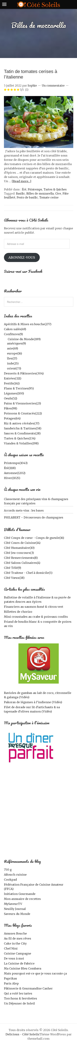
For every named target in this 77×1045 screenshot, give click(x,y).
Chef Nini (11, 948)
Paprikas (10, 978)
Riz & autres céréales (21, 423)
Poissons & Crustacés (23, 413)
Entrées (12, 378)
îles (12, 358)
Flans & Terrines (19, 388)
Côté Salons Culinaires (22, 563)
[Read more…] (21, 181)
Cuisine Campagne (17, 953)
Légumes (14, 393)
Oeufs (10, 398)
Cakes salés (15, 329)
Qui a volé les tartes (18, 993)
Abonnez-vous (21, 257)
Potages (12, 418)
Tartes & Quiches (55, 189)
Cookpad (10, 879)
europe (14, 353)
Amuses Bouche (15, 933)
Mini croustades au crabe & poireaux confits (36, 616)
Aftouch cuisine (15, 874)
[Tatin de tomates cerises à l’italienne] (38, 147)
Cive (58, 193)
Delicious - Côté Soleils (22, 1034)
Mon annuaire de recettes (22, 899)
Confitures (13, 334)
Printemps (35, 189)
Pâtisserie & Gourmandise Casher (28, 988)
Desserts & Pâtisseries (24, 373)
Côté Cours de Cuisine (22, 543)
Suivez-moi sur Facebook (23, 271)
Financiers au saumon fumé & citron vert (33, 606)
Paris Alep (11, 983)
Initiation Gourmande (19, 894)
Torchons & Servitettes (20, 998)
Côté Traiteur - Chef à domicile (28, 573)
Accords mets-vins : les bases (24, 510)
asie (12, 348)
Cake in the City (15, 943)
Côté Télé (12, 568)
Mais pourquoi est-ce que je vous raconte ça (35, 973)
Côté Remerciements (21, 558)
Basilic (20, 193)
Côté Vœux (14, 578)
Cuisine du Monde (24, 339)
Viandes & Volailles (21, 443)
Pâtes (10, 408)
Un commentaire (53, 85)
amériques (16, 343)
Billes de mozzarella (40, 193)
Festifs (12, 383)
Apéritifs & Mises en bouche (27, 324)
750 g (8, 869)
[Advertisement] (38, 813)
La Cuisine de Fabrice (19, 963)
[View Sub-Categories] (5, 338)
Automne (14, 473)
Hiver (12, 478)
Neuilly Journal (15, 909)
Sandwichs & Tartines (22, 428)
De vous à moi (14, 958)
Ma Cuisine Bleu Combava (22, 968)
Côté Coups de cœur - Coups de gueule (34, 538)
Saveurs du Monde (17, 914)
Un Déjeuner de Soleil (19, 1003)
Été (24, 189)
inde (13, 363)
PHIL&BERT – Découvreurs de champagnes (33, 517)
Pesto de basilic (27, 197)
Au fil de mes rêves (17, 938)
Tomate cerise (49, 197)
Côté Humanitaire (19, 548)
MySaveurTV (13, 904)
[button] (38, 122)
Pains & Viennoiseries (22, 403)
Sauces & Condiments (22, 433)
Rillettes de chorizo (18, 611)
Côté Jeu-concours (19, 553)
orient (14, 368)
